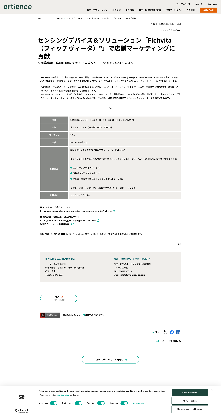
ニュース (198, 4)
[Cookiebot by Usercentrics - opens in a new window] (21, 411)
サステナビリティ (174, 10)
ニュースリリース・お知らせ (53, 18)
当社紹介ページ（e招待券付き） (55, 224)
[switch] (78, 403)
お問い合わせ (208, 10)
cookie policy (63, 395)
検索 (193, 10)
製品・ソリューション (97, 10)
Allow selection (190, 401)
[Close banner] (212, 390)
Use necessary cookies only (189, 409)
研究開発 (116, 10)
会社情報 (130, 10)
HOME (40, 18)
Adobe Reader (74, 315)
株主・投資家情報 (150, 10)
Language (212, 4)
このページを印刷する (170, 341)
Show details (138, 403)
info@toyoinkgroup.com (132, 274)
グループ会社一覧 (183, 4)
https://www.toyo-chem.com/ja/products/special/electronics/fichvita (76, 210)
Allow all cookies (189, 392)
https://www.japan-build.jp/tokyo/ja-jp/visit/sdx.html (68, 220)
